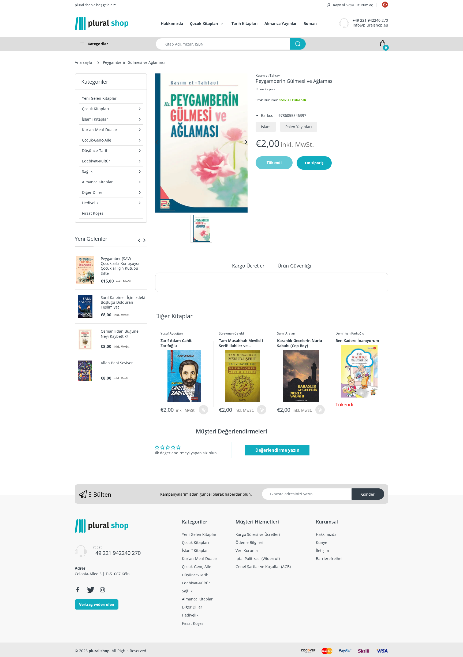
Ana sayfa (83, 62)
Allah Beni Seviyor (117, 363)
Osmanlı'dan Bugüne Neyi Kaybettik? (120, 334)
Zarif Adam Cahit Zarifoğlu (176, 343)
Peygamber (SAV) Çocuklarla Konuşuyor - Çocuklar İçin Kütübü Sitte (121, 266)
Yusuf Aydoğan (171, 333)
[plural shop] (112, 23)
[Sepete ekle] (203, 409)
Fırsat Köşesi (93, 213)
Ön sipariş (314, 162)
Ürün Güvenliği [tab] (294, 265)
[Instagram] (102, 589)
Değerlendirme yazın (277, 450)
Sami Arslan (286, 333)
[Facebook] (78, 589)
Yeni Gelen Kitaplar (99, 98)
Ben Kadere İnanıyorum (357, 340)
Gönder (368, 494)
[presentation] (139, 240)
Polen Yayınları (267, 89)
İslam (266, 126)
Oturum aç (364, 4)
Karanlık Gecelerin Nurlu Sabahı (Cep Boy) (299, 343)
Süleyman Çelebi (231, 333)
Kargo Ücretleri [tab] (249, 265)
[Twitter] (90, 589)
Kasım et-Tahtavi (268, 75)
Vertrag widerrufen (96, 604)
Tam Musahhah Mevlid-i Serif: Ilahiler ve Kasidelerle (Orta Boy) (241, 343)
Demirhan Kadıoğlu (349, 333)
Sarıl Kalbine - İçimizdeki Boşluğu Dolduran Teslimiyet (123, 302)
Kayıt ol (339, 4)
